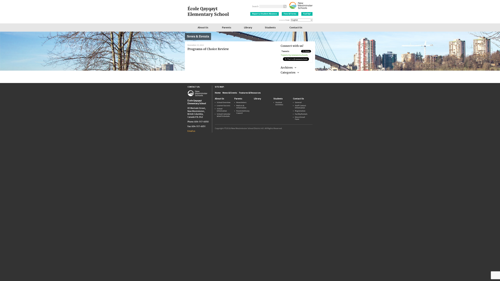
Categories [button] (288, 72)
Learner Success (223, 106)
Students (270, 27)
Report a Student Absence (264, 14)
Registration (300, 111)
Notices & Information (241, 107)
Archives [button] (287, 67)
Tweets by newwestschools (294, 55)
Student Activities (279, 103)
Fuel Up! (307, 14)
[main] (232, 60)
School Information (222, 110)
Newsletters (241, 102)
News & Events (230, 93)
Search (255, 6)
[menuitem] (203, 27)
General (298, 102)
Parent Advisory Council (242, 112)
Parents (226, 27)
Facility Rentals (301, 114)
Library (248, 27)
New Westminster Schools (300, 5)
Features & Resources (250, 93)
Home (218, 93)
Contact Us (295, 27)
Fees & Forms (290, 14)
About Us (203, 27)
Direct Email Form (300, 118)
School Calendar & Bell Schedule (223, 115)
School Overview (223, 102)
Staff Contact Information (300, 107)
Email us (191, 131)
